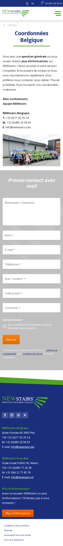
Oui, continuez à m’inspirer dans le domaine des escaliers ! (29, 326)
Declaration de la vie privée (17, 535)
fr (27, 3)
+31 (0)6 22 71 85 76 (18, 472)
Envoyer (11, 339)
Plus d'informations (17, 513)
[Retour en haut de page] (16, 540)
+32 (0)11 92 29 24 (53, 3)
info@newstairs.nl (22, 477)
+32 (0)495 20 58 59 (18, 442)
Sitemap (8, 530)
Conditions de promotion (16, 525)
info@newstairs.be (22, 447)
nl (33, 3)
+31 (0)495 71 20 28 (19, 468)
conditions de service (32, 353)
